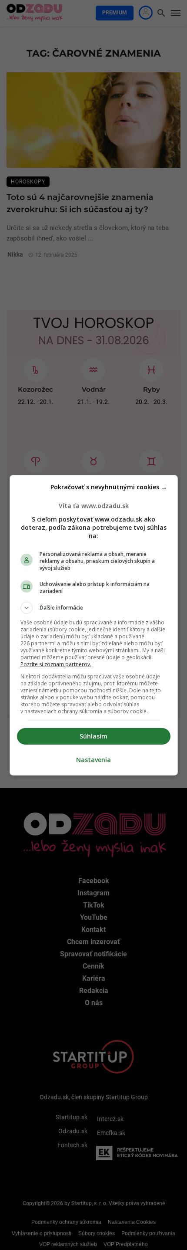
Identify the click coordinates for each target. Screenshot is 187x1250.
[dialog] (94, 625)
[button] (93, 608)
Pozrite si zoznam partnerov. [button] (55, 664)
